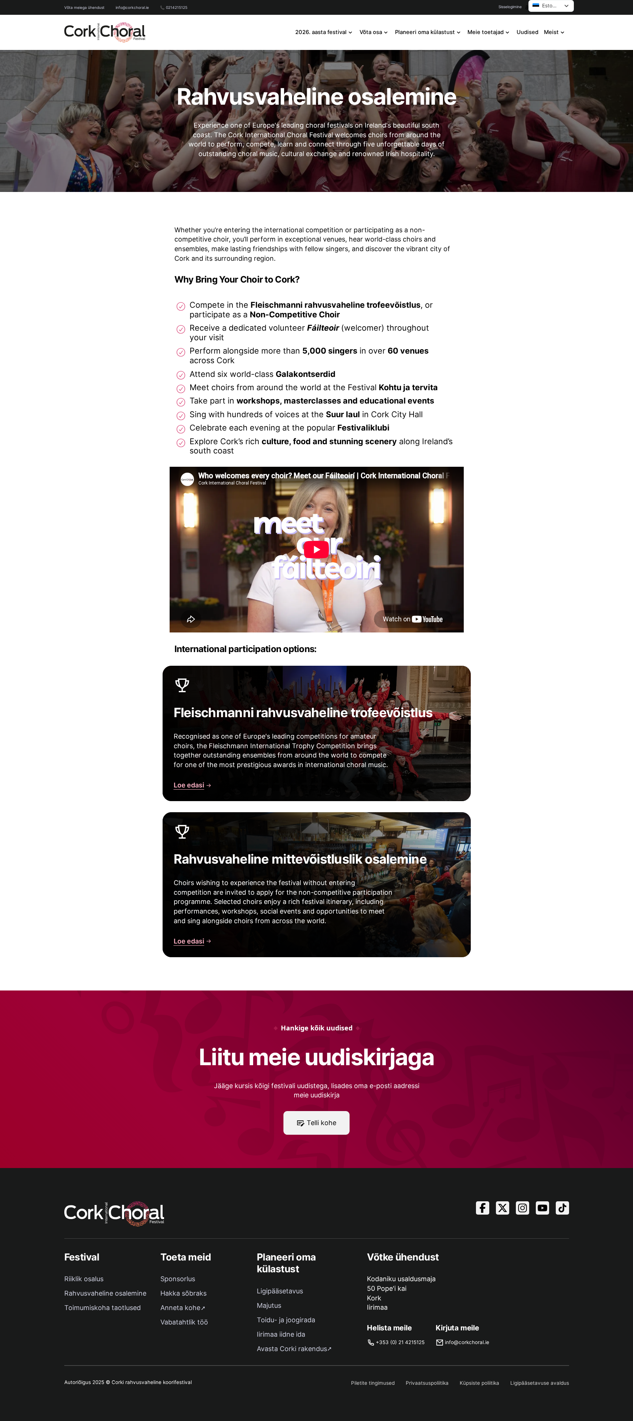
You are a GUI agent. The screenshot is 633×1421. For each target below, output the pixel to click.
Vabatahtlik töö (184, 1322)
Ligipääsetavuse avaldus (539, 1383)
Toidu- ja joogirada (286, 1320)
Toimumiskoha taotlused (102, 1308)
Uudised (527, 32)
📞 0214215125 (173, 7)
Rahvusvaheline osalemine (105, 1293)
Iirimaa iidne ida (281, 1334)
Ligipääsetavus (280, 1291)
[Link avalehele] (105, 32)
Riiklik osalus (83, 1279)
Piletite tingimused (373, 1383)
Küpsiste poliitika (479, 1383)
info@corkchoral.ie (132, 7)
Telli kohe (321, 1123)
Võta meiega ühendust (84, 7)
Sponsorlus (177, 1279)
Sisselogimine (510, 6)
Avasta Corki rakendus (292, 1349)
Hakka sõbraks (183, 1293)
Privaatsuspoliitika (427, 1383)
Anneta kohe (180, 1308)
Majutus (269, 1305)
